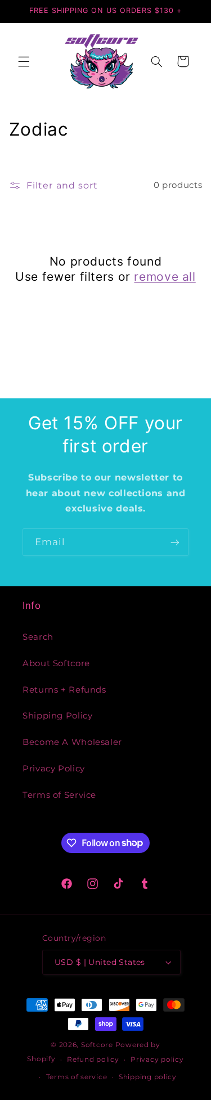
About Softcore (56, 663)
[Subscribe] (175, 542)
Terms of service (76, 1077)
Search (38, 637)
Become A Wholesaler (72, 742)
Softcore (97, 1045)
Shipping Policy (57, 716)
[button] (24, 61)
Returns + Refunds (64, 690)
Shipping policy (148, 1077)
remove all (164, 277)
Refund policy (93, 1059)
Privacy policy (157, 1059)
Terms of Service (59, 795)
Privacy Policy (54, 769)
